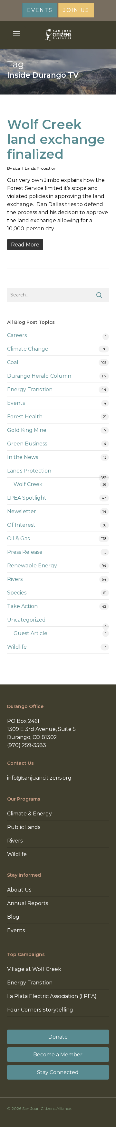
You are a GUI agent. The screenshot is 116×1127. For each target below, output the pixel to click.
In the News (22, 457)
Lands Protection (40, 168)
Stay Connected (58, 1072)
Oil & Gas (18, 538)
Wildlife (17, 647)
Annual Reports (27, 903)
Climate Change (27, 349)
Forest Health (25, 417)
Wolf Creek (28, 484)
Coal (12, 362)
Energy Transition (30, 389)
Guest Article (30, 633)
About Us (19, 890)
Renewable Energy (32, 566)
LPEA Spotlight (26, 498)
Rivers (15, 579)
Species (16, 593)
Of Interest (21, 525)
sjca (16, 168)
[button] (16, 33)
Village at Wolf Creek (34, 969)
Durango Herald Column (39, 376)
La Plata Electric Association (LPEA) (52, 996)
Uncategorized (26, 620)
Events (16, 403)
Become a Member (57, 1055)
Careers (17, 335)
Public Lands (23, 827)
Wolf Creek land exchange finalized (56, 139)
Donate (58, 1037)
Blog (13, 917)
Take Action (22, 606)
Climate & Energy (29, 814)
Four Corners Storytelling (40, 1010)
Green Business (27, 444)
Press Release (25, 552)
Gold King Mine (26, 430)
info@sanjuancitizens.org (39, 778)
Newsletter (21, 511)
